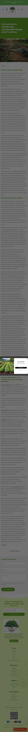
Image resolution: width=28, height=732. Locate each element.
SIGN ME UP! (21, 367)
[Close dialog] (27, 359)
